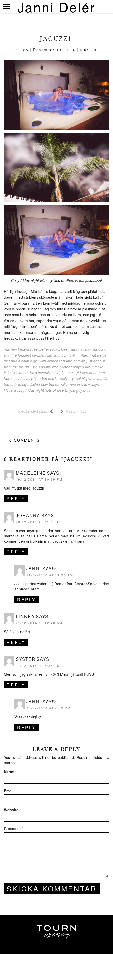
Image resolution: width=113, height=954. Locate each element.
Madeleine (31, 473)
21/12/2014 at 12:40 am (39, 623)
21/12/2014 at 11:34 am (49, 575)
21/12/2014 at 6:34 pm (38, 665)
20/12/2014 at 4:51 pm (38, 522)
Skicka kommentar (52, 888)
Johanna (28, 515)
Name (9, 771)
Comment (13, 828)
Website (11, 809)
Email (9, 790)
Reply (16, 499)
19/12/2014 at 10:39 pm (39, 479)
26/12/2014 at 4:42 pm (48, 708)
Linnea (25, 616)
